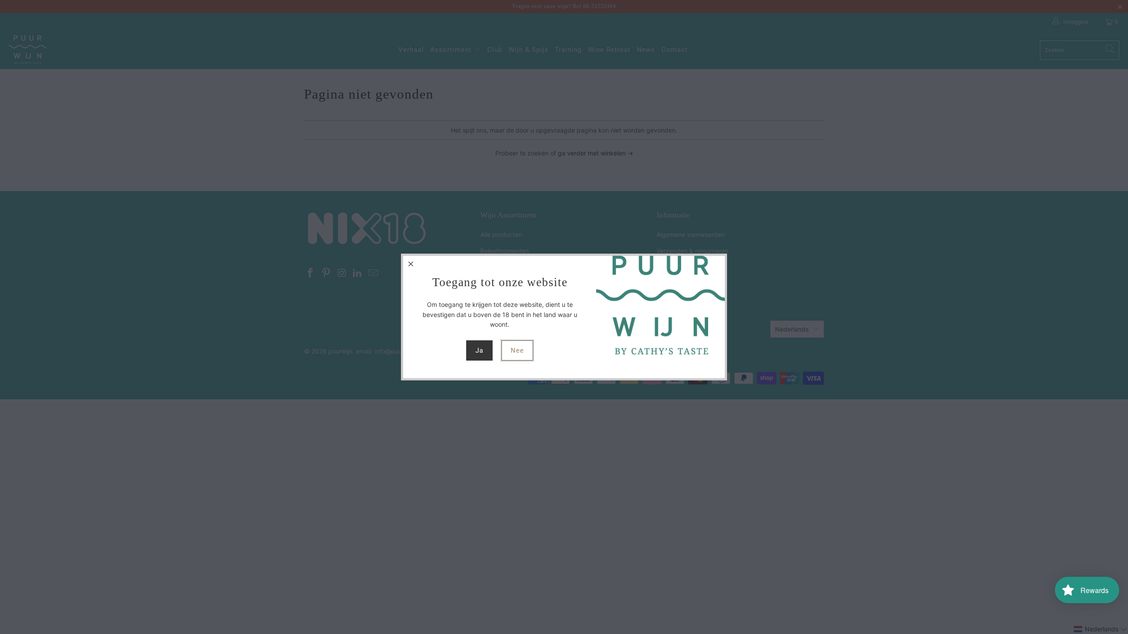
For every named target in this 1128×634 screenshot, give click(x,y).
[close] (411, 264)
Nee (517, 350)
